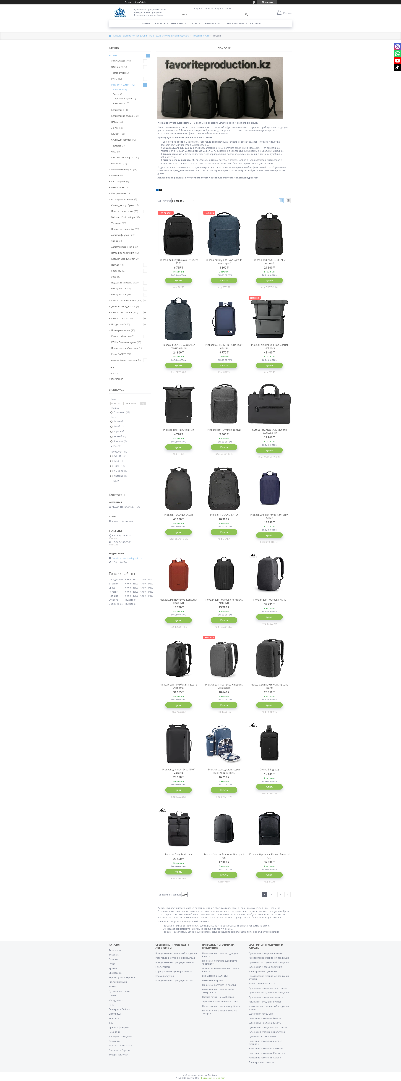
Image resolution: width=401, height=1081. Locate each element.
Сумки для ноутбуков (122, 205)
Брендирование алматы (261, 1062)
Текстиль (114, 954)
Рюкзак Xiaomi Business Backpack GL (224, 856)
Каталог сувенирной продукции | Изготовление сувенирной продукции (151, 35)
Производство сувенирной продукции (269, 962)
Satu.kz (215, 1075)
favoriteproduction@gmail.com (127, 558)
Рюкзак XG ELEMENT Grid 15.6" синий (223, 346)
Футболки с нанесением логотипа (220, 1001)
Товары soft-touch (118, 1054)
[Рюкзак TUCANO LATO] (224, 488)
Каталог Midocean (121, 336)
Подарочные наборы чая (124, 348)
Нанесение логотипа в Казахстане (267, 1053)
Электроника (118, 60)
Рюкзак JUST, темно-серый (224, 429)
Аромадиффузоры (120, 234)
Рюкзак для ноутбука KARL (269, 599)
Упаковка (116, 223)
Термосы (116, 145)
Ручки (114, 78)
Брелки (115, 175)
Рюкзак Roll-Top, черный (178, 429)
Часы (114, 151)
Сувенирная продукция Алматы (265, 953)
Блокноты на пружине (123, 115)
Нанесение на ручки (212, 980)
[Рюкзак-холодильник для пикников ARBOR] (224, 743)
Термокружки (118, 72)
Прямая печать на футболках (218, 996)
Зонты (114, 127)
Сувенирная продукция (261, 1013)
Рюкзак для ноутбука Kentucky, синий (269, 516)
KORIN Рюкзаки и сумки (123, 342)
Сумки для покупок (121, 139)
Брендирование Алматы (215, 975)
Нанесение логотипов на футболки (221, 1006)
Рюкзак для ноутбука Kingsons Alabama (178, 686)
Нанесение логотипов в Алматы (266, 1048)
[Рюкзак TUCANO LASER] (178, 488)
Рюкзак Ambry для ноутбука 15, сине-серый (224, 261)
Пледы (114, 121)
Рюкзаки (117, 89)
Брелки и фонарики (119, 1027)
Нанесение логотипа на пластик (219, 984)
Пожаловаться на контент (213, 1078)
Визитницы (115, 1013)
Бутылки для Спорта (122, 157)
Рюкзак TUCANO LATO (224, 514)
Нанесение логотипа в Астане (265, 1057)
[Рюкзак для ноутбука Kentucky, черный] (224, 573)
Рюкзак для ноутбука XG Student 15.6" (178, 261)
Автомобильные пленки (124, 360)
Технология (115, 950)
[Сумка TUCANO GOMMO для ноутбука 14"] (269, 403)
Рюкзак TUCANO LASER (178, 514)
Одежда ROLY (118, 288)
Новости (113, 373)
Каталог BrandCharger (123, 258)
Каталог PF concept (121, 312)
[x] (160, 190)
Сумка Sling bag (269, 769)
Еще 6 (116, 481)
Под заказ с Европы (121, 282)
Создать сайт (131, 2)
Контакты (194, 23)
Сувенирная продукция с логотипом (268, 988)
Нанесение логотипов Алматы (265, 1018)
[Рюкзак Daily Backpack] (178, 828)
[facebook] (157, 190)
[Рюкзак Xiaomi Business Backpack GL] (224, 828)
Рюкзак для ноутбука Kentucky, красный (178, 601)
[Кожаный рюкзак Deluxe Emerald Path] (269, 828)
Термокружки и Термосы (122, 977)
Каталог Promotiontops (123, 300)
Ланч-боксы (117, 187)
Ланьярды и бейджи (121, 169)
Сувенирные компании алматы (265, 1022)
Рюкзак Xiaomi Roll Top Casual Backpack (269, 346)
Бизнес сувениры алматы (262, 983)
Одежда (115, 66)
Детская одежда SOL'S (123, 306)
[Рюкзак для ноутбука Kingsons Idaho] (269, 658)
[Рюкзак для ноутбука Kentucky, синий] (269, 488)
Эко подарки (115, 972)
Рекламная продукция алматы (265, 1001)
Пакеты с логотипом (122, 211)
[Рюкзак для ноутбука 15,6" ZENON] (178, 743)
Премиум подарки (120, 330)
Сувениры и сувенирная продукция (267, 1031)
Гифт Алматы (162, 966)
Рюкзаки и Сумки (201, 35)
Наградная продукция (122, 252)
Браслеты (116, 270)
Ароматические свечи (123, 246)
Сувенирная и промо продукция (265, 966)
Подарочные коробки (122, 229)
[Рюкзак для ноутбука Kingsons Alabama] (178, 658)
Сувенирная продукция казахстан (266, 997)
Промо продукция (164, 975)
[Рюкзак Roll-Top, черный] (178, 403)
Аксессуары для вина (122, 199)
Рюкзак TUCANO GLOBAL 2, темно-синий (178, 346)
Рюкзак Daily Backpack (178, 854)
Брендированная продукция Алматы (174, 962)
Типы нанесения (234, 23)
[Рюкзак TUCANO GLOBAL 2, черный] (269, 233)
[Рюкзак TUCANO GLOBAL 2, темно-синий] (178, 318)
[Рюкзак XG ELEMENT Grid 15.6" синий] (224, 318)
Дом (111, 1022)
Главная (146, 23)
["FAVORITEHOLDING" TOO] (120, 12)
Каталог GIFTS (119, 318)
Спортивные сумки (122, 98)
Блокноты (116, 109)
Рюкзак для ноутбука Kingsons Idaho (269, 686)
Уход (113, 276)
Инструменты (118, 193)
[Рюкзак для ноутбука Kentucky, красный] (178, 573)
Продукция (117, 324)
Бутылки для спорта (119, 990)
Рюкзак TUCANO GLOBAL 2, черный (269, 261)
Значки (115, 240)
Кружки (115, 133)
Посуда (115, 264)
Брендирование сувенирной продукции (176, 953)
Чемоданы (116, 163)
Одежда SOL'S (118, 294)
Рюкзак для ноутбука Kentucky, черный (224, 601)
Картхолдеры (118, 181)
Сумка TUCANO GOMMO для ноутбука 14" (269, 431)
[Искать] (246, 14)
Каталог (160, 23)
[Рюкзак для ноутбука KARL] (269, 573)
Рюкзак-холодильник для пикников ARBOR (224, 771)
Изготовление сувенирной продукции (175, 957)
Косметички (119, 103)
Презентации (213, 23)
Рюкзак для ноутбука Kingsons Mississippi (224, 686)
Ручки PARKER (118, 354)
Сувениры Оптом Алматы (262, 1036)
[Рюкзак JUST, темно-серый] (224, 403)
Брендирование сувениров (263, 971)
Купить (178, 280)
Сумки (116, 94)
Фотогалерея (116, 378)
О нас (112, 367)
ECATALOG (255, 23)
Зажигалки (114, 1040)
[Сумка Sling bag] (269, 743)
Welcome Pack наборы (123, 217)
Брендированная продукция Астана (174, 980)
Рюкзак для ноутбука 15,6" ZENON (178, 771)
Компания (177, 23)
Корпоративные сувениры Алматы (173, 971)
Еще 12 (116, 446)
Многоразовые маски (120, 1045)
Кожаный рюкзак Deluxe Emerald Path (269, 856)
